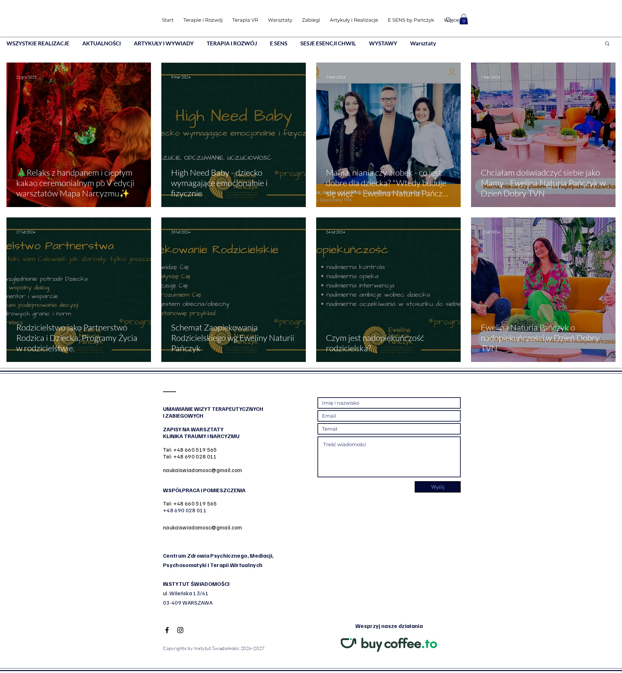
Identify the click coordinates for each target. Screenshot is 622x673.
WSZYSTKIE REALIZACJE (37, 43)
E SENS (278, 43)
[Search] (448, 20)
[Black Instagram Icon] (180, 630)
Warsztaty (423, 43)
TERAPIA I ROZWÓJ (232, 43)
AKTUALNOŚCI (101, 43)
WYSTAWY (383, 43)
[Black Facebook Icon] (167, 630)
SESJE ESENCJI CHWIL (328, 43)
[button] (463, 19)
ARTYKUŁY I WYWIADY (164, 43)
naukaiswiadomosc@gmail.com (202, 470)
